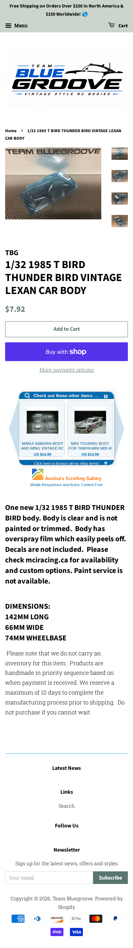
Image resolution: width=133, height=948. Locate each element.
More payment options (67, 369)
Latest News (66, 768)
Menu (20, 25)
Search (67, 806)
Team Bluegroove (73, 898)
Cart (122, 25)
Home (11, 131)
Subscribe (110, 878)
